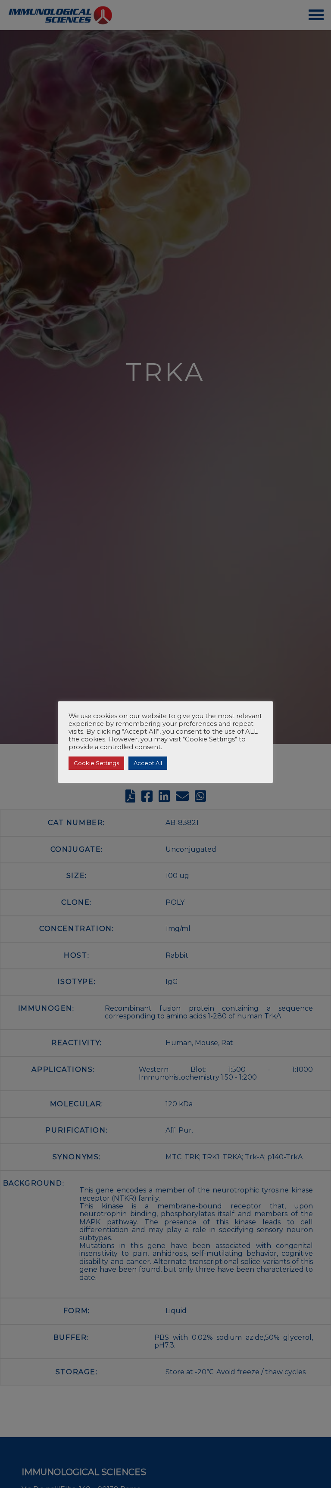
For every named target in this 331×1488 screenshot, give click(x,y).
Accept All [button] (148, 763)
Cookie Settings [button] (96, 763)
